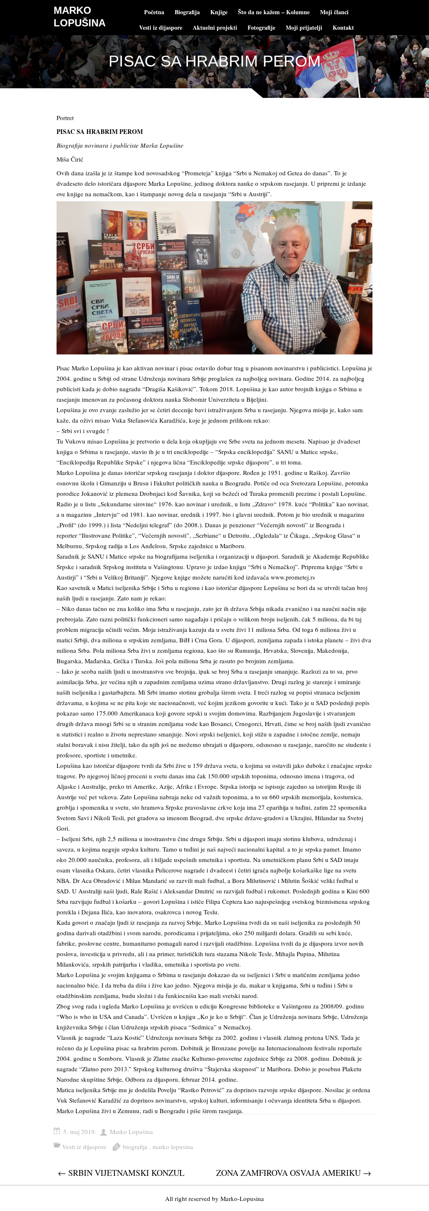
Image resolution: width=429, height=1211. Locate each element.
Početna (154, 12)
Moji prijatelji (304, 27)
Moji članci (334, 12)
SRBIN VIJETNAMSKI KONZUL (121, 1172)
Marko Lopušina (131, 1131)
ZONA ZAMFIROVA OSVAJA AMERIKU (293, 1172)
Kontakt (343, 27)
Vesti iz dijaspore (160, 27)
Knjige (218, 12)
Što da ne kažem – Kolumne (274, 12)
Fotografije (261, 27)
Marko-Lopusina (242, 1198)
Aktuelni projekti (215, 27)
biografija (135, 1146)
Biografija (187, 12)
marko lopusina (172, 1146)
